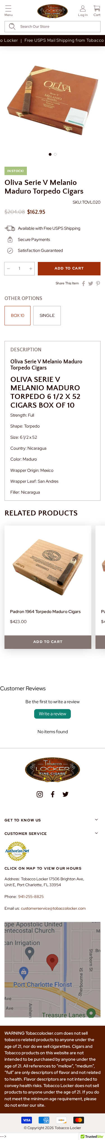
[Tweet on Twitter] (90, 283)
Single (47, 315)
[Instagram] (40, 794)
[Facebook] (53, 794)
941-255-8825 (31, 896)
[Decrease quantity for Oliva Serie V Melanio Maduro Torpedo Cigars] (8, 268)
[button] (8, 12)
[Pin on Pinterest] (98, 283)
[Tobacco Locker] (52, 11)
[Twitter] (65, 794)
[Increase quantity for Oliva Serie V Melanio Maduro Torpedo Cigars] (30, 268)
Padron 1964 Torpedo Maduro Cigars (45, 611)
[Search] (12, 26)
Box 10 (17, 315)
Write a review (52, 714)
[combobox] (52, 26)
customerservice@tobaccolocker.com (53, 908)
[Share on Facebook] (83, 283)
